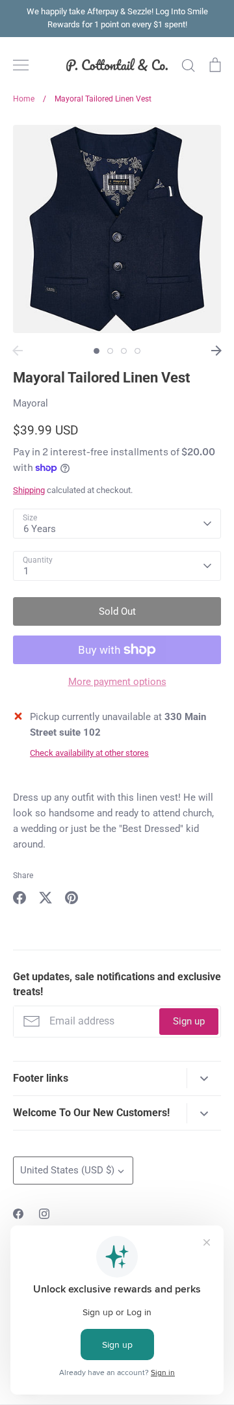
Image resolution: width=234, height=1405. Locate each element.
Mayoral (30, 403)
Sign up (189, 1021)
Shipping (29, 490)
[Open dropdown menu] (204, 1078)
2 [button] (110, 351)
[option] (117, 229)
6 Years (39, 529)
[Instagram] (44, 1214)
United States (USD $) (67, 1170)
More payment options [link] (117, 682)
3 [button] (124, 351)
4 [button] (137, 351)
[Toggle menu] (20, 65)
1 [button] (96, 351)
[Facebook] (18, 1214)
